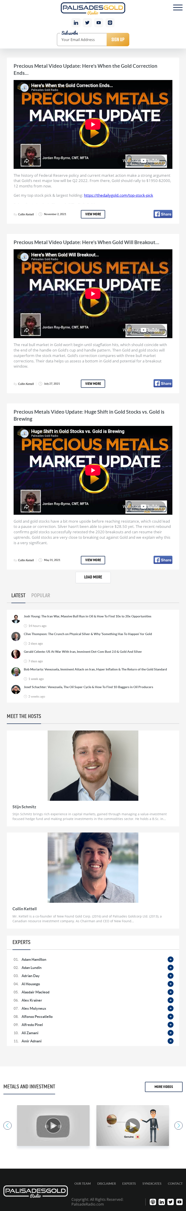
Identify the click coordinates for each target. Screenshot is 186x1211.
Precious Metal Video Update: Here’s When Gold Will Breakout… (86, 242)
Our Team (82, 1183)
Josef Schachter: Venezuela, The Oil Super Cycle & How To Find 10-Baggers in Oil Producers (88, 687)
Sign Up (118, 39)
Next (178, 1125)
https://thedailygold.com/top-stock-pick (118, 195)
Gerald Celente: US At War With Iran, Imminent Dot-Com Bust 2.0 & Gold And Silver (83, 651)
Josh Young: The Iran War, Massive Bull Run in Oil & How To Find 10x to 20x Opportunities (87, 616)
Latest (18, 595)
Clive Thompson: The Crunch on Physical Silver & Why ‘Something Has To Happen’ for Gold (88, 634)
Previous (7, 1125)
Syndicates (152, 1183)
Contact (175, 1183)
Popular (40, 595)
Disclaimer (106, 1183)
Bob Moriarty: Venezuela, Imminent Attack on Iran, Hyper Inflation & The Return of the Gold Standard (95, 669)
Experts (129, 1183)
